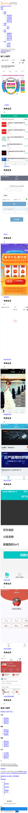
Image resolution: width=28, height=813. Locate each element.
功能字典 (6, 746)
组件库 (9, 45)
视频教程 (9, 33)
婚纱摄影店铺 (7, 414)
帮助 (5, 31)
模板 (5, 12)
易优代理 (9, 20)
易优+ (5, 23)
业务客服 (6, 783)
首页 (2, 51)
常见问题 (9, 36)
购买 (5, 13)
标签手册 (6, 743)
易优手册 (9, 38)
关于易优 (6, 753)
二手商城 (6, 105)
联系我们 (3, 768)
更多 (5, 41)
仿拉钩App (7, 166)
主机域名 (9, 17)
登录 (2, 7)
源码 (8, 26)
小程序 (9, 43)
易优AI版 (9, 22)
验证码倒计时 (7, 359)
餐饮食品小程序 (5, 711)
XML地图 (8, 776)
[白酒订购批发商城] (11, 695)
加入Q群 (6, 733)
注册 (2, 9)
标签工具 (9, 40)
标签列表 (5, 51)
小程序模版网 (15, 776)
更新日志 (6, 729)
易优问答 (6, 741)
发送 (17, 811)
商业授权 (9, 15)
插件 (8, 28)
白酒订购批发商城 (9, 696)
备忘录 (5, 234)
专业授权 (9, 18)
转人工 (2, 809)
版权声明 (6, 756)
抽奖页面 (6, 297)
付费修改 (6, 790)
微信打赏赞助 (7, 648)
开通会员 (6, 720)
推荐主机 (6, 723)
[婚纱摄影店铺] (13, 413)
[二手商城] (13, 103)
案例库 (9, 46)
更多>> (12, 711)
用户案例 (6, 731)
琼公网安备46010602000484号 (19, 773)
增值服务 (6, 734)
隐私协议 (6, 757)
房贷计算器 (7, 580)
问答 (5, 30)
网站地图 (3, 776)
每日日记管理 (7, 480)
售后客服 (6, 787)
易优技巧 (9, 35)
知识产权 (6, 754)
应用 (5, 25)
